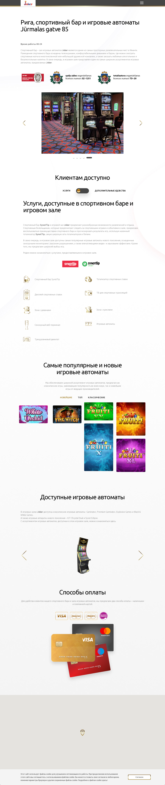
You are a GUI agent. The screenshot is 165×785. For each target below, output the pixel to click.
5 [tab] (91, 157)
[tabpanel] (82, 123)
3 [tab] (84, 157)
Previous (24, 123)
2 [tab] (81, 157)
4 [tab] (88, 157)
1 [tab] (76, 157)
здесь (104, 780)
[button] (82, 732)
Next (141, 123)
